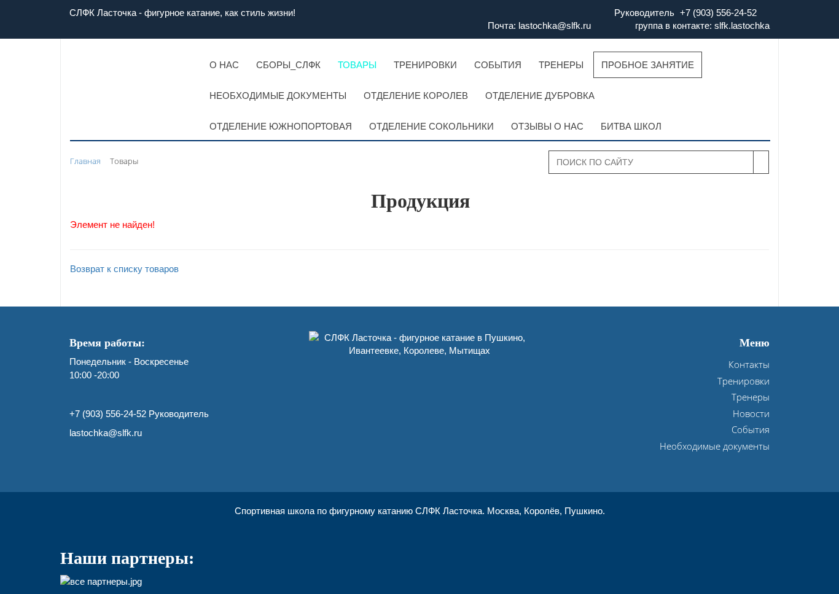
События (751, 429)
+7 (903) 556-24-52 (718, 12)
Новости (751, 413)
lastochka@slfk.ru (105, 433)
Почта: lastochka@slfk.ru (539, 25)
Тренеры (751, 397)
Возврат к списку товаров (124, 269)
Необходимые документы (715, 446)
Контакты (749, 364)
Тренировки (743, 381)
